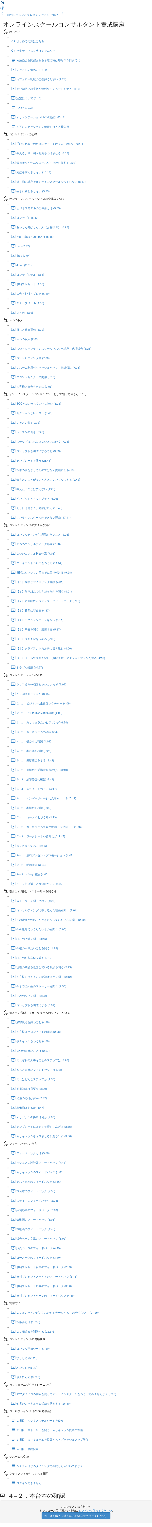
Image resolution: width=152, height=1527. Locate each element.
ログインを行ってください (95, 1510)
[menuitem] (2, 9)
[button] (2, 4)
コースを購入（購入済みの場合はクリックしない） (76, 1516)
